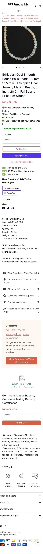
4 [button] (23, 67)
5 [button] (26, 67)
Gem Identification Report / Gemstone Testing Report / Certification (18, 399)
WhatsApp (11, 193)
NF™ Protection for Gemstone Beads (19, 281)
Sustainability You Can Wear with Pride (21, 310)
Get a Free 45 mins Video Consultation (21, 360)
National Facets (13, 532)
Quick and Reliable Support (20, 295)
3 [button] (21, 67)
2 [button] (19, 67)
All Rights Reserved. (8, 535)
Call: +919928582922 (16, 330)
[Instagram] (5, 526)
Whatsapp (11, 334)
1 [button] (16, 67)
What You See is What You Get (22, 273)
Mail (19, 334)
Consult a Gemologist (17, 302)
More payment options (21, 162)
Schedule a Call (13, 188)
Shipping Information (18, 289)
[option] (21, 45)
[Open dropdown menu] (40, 496)
